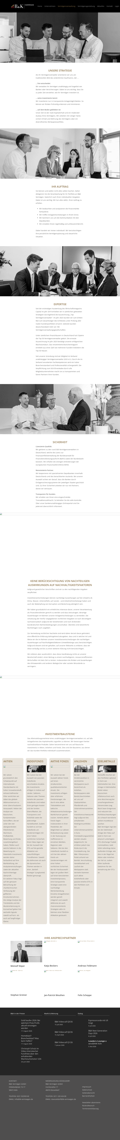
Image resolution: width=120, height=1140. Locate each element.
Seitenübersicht (88, 1093)
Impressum (86, 1087)
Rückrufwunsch (88, 1105)
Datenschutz (87, 1090)
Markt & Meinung (51, 1013)
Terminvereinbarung (90, 1108)
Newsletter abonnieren (91, 1102)
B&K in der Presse (18, 1013)
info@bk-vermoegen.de (24, 1099)
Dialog (80, 1013)
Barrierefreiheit (88, 1096)
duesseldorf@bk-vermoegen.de (63, 1099)
